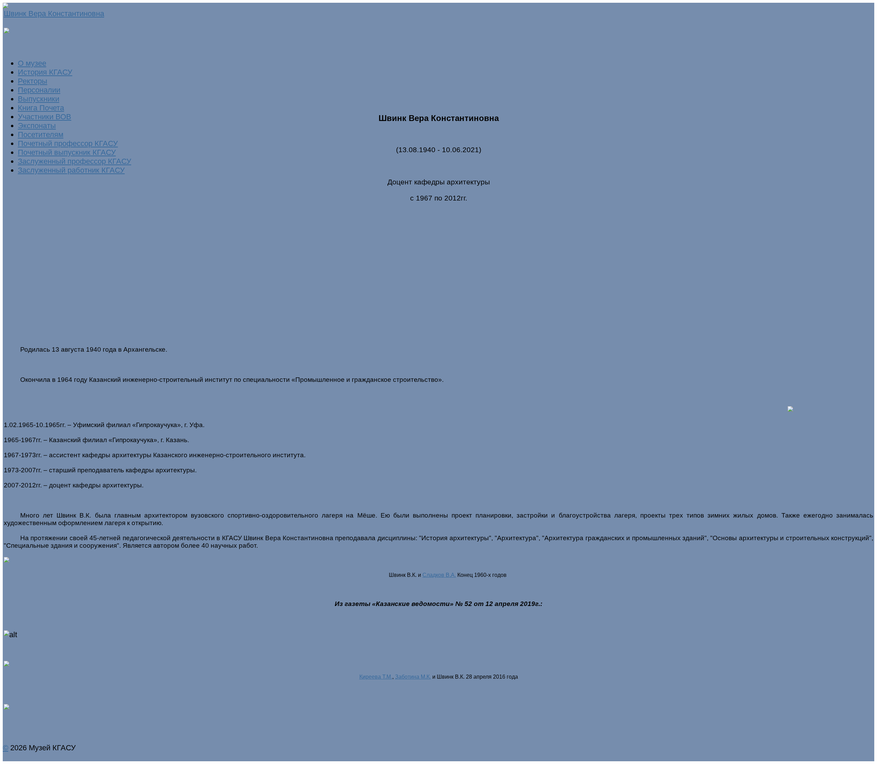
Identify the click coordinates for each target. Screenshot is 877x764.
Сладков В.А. (439, 575)
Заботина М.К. (413, 677)
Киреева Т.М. (375, 677)
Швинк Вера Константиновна (54, 13)
